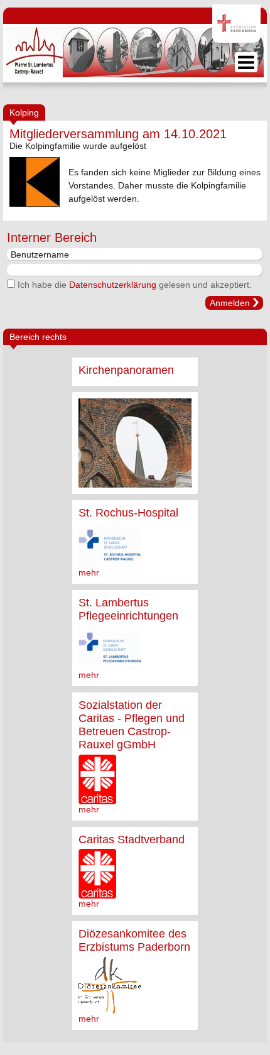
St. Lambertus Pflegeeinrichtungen (128, 609)
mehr (88, 572)
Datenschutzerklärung (112, 285)
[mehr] (135, 443)
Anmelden (230, 303)
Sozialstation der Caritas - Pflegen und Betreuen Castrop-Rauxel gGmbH (131, 725)
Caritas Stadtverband (131, 839)
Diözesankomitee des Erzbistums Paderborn (134, 940)
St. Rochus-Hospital (128, 512)
